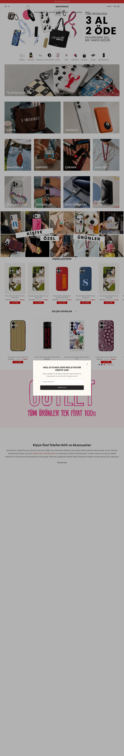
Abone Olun (62, 387)
